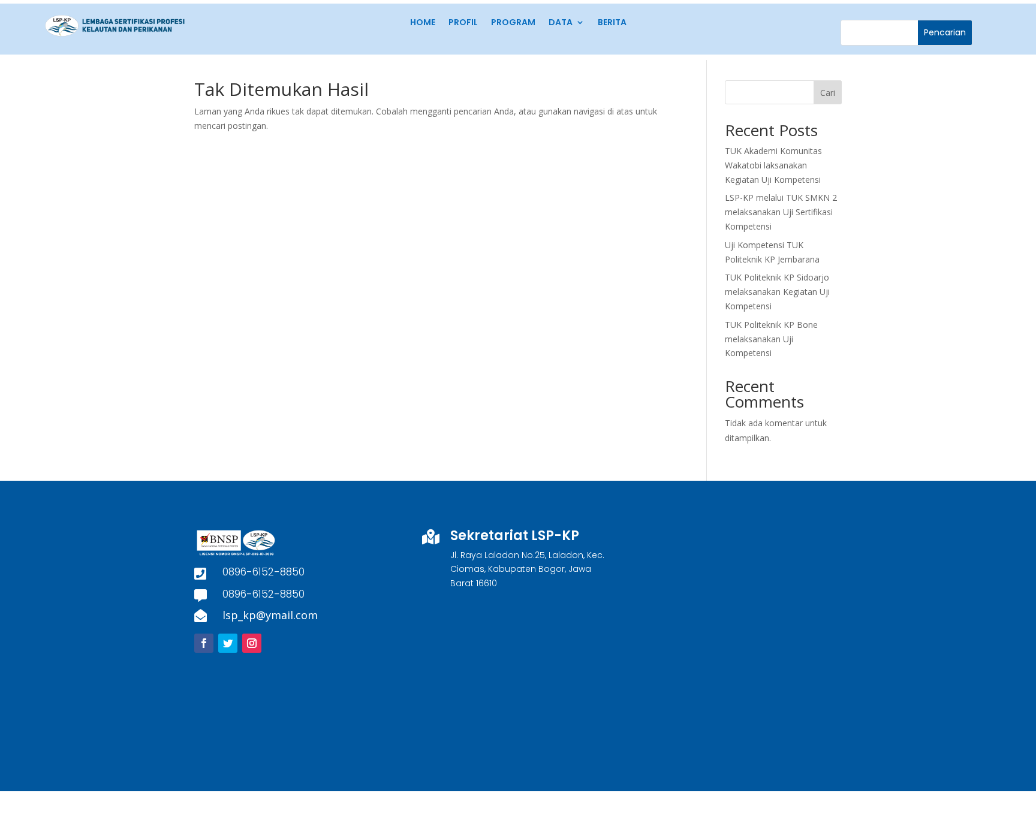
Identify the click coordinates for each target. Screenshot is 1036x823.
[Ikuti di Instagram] (251, 643)
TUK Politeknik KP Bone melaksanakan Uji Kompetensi (771, 339)
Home (422, 23)
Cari (827, 92)
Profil (463, 23)
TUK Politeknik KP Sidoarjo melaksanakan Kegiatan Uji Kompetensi (777, 292)
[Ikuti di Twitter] (227, 643)
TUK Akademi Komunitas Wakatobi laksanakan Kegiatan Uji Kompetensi (773, 165)
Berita (612, 23)
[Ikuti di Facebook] (203, 643)
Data (561, 23)
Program (513, 23)
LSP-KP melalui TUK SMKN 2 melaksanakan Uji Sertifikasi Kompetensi (781, 212)
